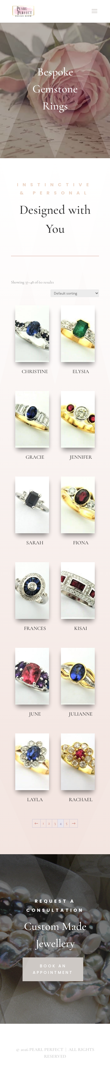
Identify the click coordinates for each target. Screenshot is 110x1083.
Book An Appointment (53, 969)
